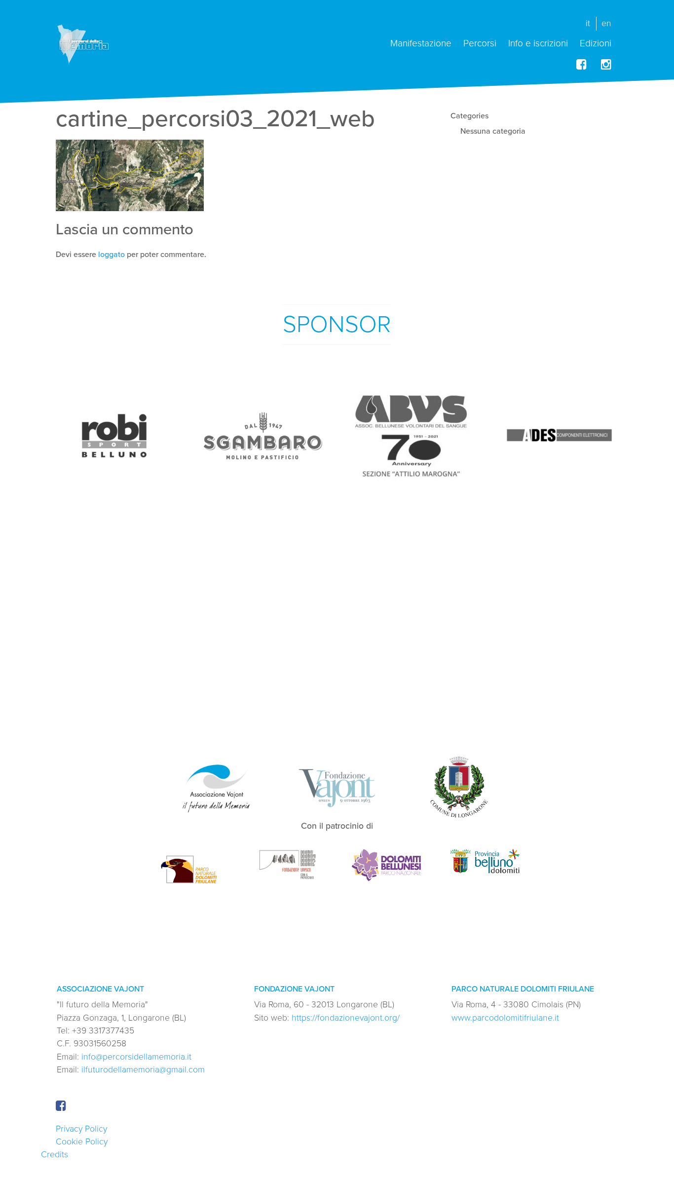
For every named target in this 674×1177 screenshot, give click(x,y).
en (606, 23)
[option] (115, 435)
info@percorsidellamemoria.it (136, 1057)
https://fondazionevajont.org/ (346, 1018)
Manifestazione (420, 42)
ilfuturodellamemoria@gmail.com (143, 1070)
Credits (54, 1154)
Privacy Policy (81, 1129)
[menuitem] (420, 39)
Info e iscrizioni (538, 42)
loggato (111, 254)
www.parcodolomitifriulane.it (505, 1018)
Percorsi (479, 42)
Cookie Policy (82, 1142)
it (588, 23)
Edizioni (595, 42)
